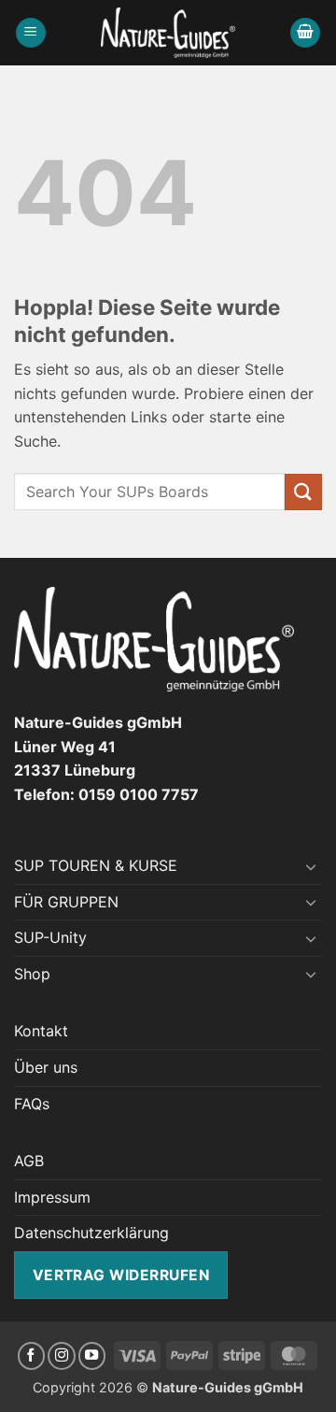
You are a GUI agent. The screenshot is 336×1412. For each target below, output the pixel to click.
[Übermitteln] (303, 492)
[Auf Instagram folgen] (62, 1356)
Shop (32, 973)
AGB (29, 1160)
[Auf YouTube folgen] (92, 1356)
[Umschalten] (311, 866)
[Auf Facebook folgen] (32, 1356)
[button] (31, 33)
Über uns (45, 1067)
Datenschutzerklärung (91, 1232)
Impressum (52, 1197)
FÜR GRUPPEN (66, 901)
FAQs (31, 1103)
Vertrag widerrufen (121, 1275)
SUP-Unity (50, 937)
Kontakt (41, 1030)
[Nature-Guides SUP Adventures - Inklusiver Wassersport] (168, 33)
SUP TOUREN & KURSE (95, 865)
